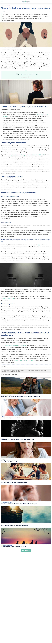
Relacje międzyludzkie (6, 480)
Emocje (3, 438)
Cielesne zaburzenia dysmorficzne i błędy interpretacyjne (19, 504)
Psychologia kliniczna (6, 502)
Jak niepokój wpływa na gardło (10, 461)
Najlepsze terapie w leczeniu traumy (12, 418)
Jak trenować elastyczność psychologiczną (14, 525)
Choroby (3, 459)
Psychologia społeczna (6, 545)
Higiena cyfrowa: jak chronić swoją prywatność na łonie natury (20, 396)
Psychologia (3, 5)
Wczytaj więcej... (26, 550)
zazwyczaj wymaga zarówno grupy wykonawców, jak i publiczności (27, 155)
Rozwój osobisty (5, 523)
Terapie (8, 5)
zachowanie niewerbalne (7, 298)
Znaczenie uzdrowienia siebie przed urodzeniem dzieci (18, 439)
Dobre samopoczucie (6, 395)
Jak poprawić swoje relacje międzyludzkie (14, 482)
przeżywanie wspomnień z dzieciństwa (16, 345)
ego (39, 244)
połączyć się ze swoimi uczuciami (24, 360)
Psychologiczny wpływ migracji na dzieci (13, 546)
